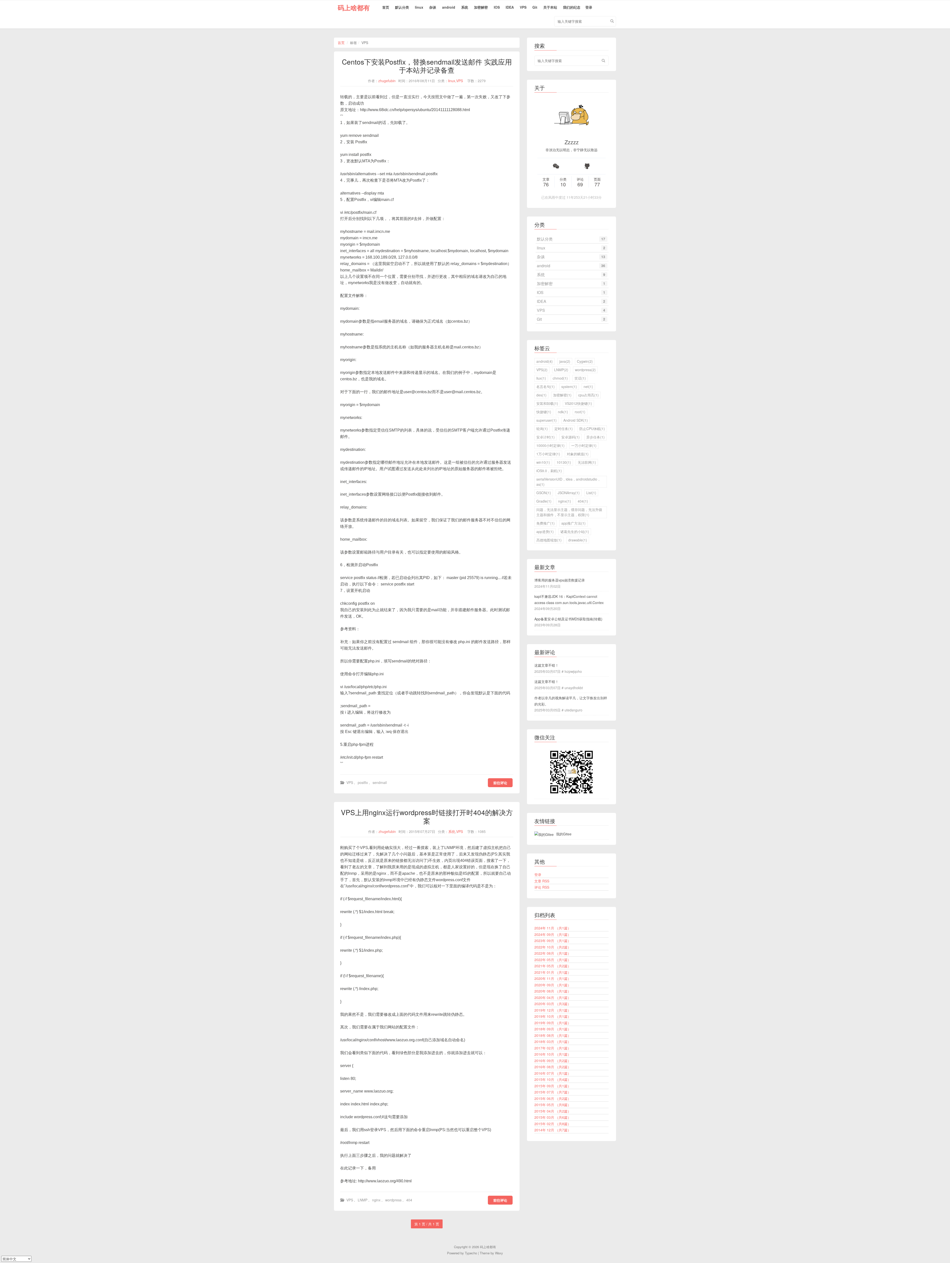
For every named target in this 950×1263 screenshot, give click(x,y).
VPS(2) (541, 369)
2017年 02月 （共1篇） (552, 1047)
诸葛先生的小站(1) (574, 531)
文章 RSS (541, 880)
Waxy (499, 1253)
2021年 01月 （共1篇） (552, 972)
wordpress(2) (585, 369)
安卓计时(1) (545, 437)
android (448, 7)
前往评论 (500, 782)
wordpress (393, 1199)
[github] (587, 166)
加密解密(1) (562, 394)
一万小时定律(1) (583, 445)
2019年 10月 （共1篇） (552, 1016)
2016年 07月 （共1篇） (552, 1073)
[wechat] (556, 166)
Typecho (471, 1253)
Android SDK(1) (575, 420)
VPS (523, 7)
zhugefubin (387, 80)
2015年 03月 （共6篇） (552, 1117)
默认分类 (402, 7)
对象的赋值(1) (578, 453)
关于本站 (550, 7)
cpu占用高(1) (588, 394)
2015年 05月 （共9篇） (552, 1104)
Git (534, 7)
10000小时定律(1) (550, 445)
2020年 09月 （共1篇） (552, 984)
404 (409, 1199)
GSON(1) (543, 492)
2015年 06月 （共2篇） (552, 1098)
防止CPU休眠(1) (592, 428)
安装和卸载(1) (547, 403)
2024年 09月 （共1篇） (552, 934)
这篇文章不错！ (546, 665)
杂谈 (432, 7)
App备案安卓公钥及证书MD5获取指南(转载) (568, 618)
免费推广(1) (545, 523)
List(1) (591, 492)
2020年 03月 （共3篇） (552, 1003)
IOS (497, 7)
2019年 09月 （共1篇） (552, 1022)
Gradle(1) (543, 501)
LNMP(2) (561, 369)
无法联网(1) (587, 462)
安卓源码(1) (570, 437)
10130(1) (564, 462)
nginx (376, 1199)
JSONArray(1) (569, 492)
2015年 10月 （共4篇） (552, 1079)
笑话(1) (580, 378)
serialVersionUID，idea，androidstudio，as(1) (568, 482)
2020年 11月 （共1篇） (552, 978)
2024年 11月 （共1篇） (552, 927)
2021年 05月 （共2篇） (552, 965)
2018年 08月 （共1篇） (552, 1035)
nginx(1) (564, 501)
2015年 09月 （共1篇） (552, 1085)
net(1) (588, 386)
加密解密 (481, 7)
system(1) (569, 386)
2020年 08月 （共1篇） (552, 991)
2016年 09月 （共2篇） (552, 1060)
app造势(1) (545, 531)
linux (419, 7)
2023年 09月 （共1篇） (552, 940)
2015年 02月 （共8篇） (552, 1123)
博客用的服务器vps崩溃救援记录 (559, 580)
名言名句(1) (545, 386)
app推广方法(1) (573, 523)
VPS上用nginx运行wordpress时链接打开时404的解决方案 (427, 816)
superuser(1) (546, 420)
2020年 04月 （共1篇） (552, 997)
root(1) (580, 411)
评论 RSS (541, 887)
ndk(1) (563, 411)
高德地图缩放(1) (549, 539)
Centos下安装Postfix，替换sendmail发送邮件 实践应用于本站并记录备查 (427, 66)
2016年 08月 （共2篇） (552, 1066)
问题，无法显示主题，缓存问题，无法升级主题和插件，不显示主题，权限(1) (569, 512)
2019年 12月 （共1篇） (552, 1010)
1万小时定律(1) (548, 453)
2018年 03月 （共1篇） (552, 1041)
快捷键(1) (543, 411)
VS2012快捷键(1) (578, 403)
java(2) (564, 361)
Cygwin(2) (585, 361)
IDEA (510, 7)
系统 (464, 7)
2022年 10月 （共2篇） (552, 947)
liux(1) (541, 378)
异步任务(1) (595, 437)
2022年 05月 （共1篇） (552, 959)
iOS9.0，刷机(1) (549, 470)
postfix (363, 782)
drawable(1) (577, 539)
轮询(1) (542, 428)
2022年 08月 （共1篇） (552, 953)
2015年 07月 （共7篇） (552, 1092)
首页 (385, 7)
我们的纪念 (571, 7)
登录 (588, 7)
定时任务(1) (563, 428)
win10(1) (543, 462)
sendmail (380, 782)
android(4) (544, 361)
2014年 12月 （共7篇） (552, 1129)
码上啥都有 (354, 7)
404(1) (583, 501)
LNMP (362, 1199)
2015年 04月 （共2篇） (552, 1111)
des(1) (541, 394)
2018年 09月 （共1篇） (552, 1028)
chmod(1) (560, 378)
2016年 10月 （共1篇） (552, 1054)
